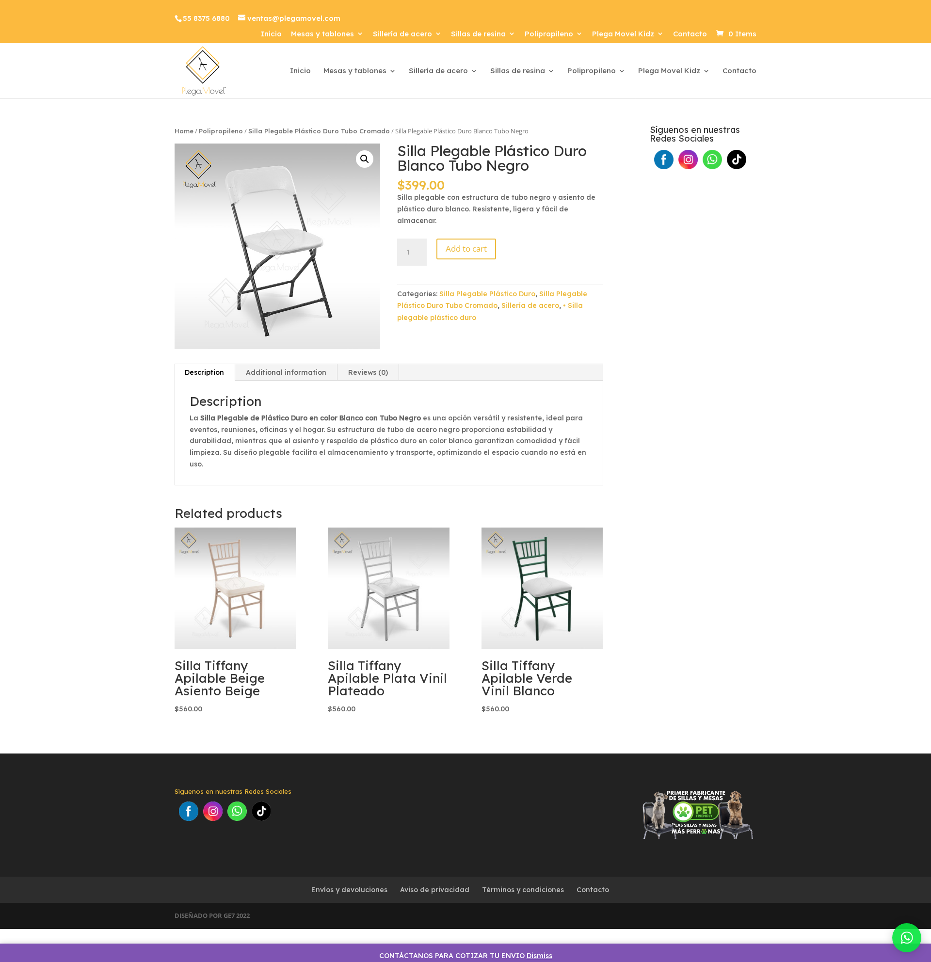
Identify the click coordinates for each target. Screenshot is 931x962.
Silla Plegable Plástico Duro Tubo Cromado (319, 131)
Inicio (271, 34)
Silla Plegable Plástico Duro (487, 293)
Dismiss (539, 955)
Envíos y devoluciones (349, 889)
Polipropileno (549, 34)
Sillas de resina (478, 34)
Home (184, 131)
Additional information (286, 372)
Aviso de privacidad (434, 889)
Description (204, 372)
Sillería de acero (402, 34)
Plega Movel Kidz (623, 34)
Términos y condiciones (523, 889)
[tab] (204, 372)
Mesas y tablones (322, 34)
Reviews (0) (368, 372)
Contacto (690, 34)
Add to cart (466, 248)
